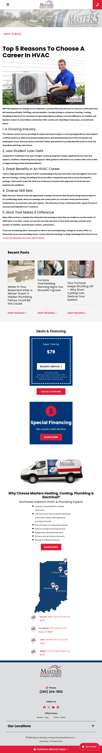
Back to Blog (12, 33)
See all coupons (51, 391)
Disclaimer (44, 741)
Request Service (50, 366)
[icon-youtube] (53, 707)
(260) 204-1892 (51, 692)
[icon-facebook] (44, 707)
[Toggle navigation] (8, 4)
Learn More (51, 437)
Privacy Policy (56, 741)
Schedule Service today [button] (51, 749)
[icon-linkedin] (58, 707)
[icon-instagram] (49, 707)
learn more (51, 547)
